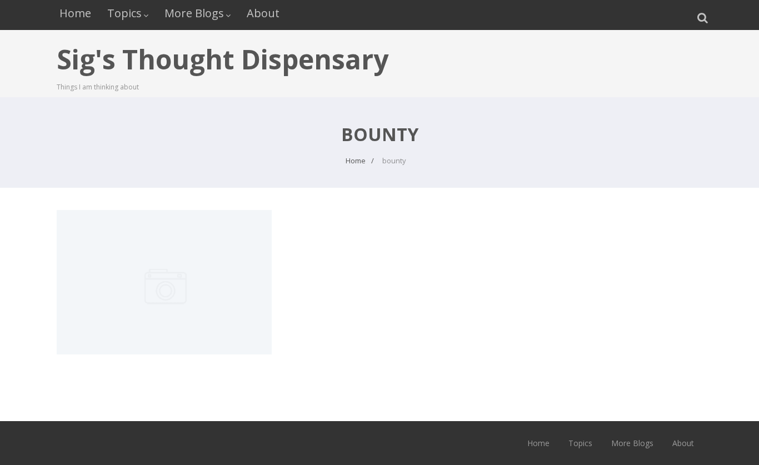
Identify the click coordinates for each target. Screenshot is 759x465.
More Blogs (194, 13)
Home (75, 13)
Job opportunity (164, 233)
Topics (124, 13)
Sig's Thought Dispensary (222, 59)
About (263, 13)
